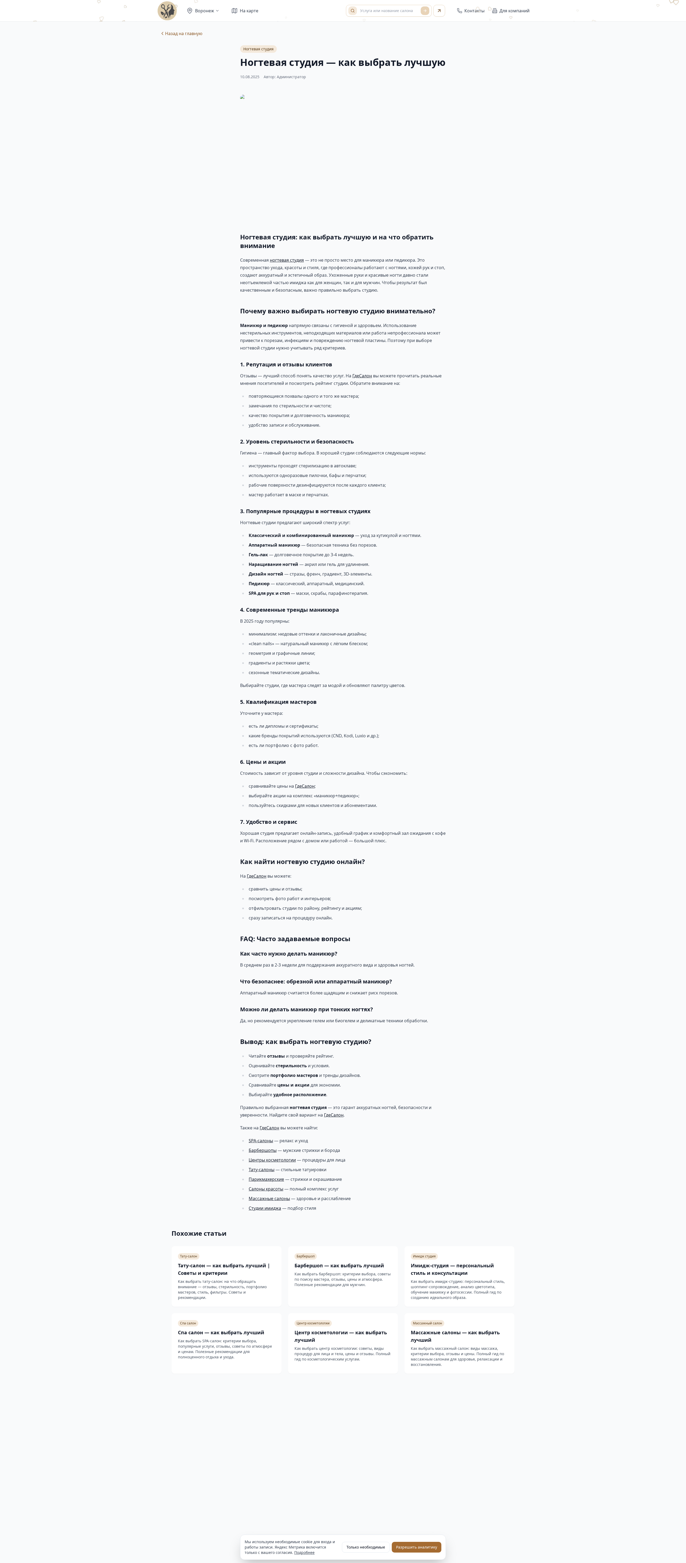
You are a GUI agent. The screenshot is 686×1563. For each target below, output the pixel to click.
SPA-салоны (261, 1141)
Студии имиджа (265, 1208)
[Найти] (425, 10)
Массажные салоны (269, 1198)
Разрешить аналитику (416, 1547)
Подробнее (304, 1552)
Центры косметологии (272, 1160)
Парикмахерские (266, 1179)
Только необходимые (365, 1547)
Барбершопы (263, 1150)
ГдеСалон (362, 376)
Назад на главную (183, 33)
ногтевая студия (287, 260)
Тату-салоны (261, 1170)
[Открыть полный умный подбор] (439, 11)
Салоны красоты (266, 1189)
